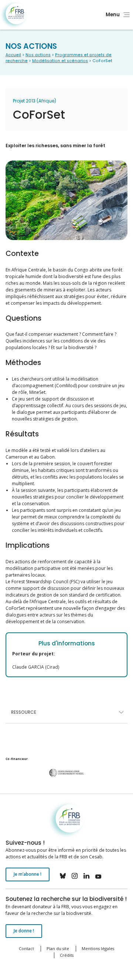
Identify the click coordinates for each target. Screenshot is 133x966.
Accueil (13, 55)
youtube (98, 875)
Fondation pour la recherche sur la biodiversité (14, 15)
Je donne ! (24, 931)
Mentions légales (98, 948)
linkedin (86, 875)
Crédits (67, 955)
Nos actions (38, 55)
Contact (26, 948)
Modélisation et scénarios (60, 61)
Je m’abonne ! (27, 874)
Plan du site (58, 948)
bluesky (62, 875)
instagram (74, 875)
